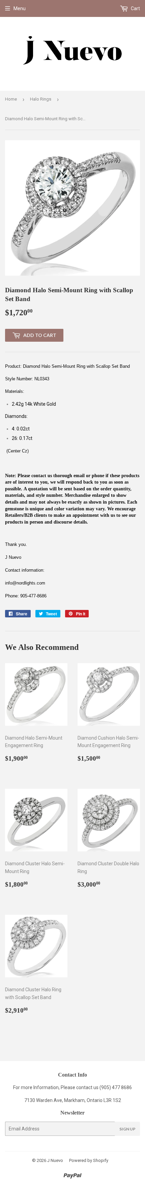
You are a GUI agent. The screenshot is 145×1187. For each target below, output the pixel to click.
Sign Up (127, 1128)
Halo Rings (40, 99)
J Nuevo (55, 1160)
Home (11, 99)
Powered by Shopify (88, 1160)
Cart (135, 8)
